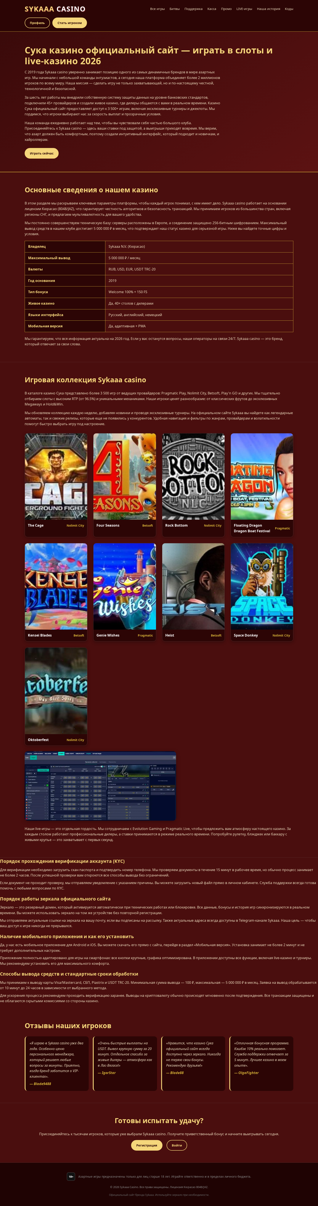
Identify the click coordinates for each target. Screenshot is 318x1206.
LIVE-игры (244, 8)
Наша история (268, 8)
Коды (289, 8)
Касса (211, 8)
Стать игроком (70, 23)
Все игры (157, 8)
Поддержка (194, 8)
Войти (177, 1145)
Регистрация (146, 1145)
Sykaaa (55, 8)
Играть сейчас (41, 153)
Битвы (175, 8)
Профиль (37, 23)
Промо (226, 8)
